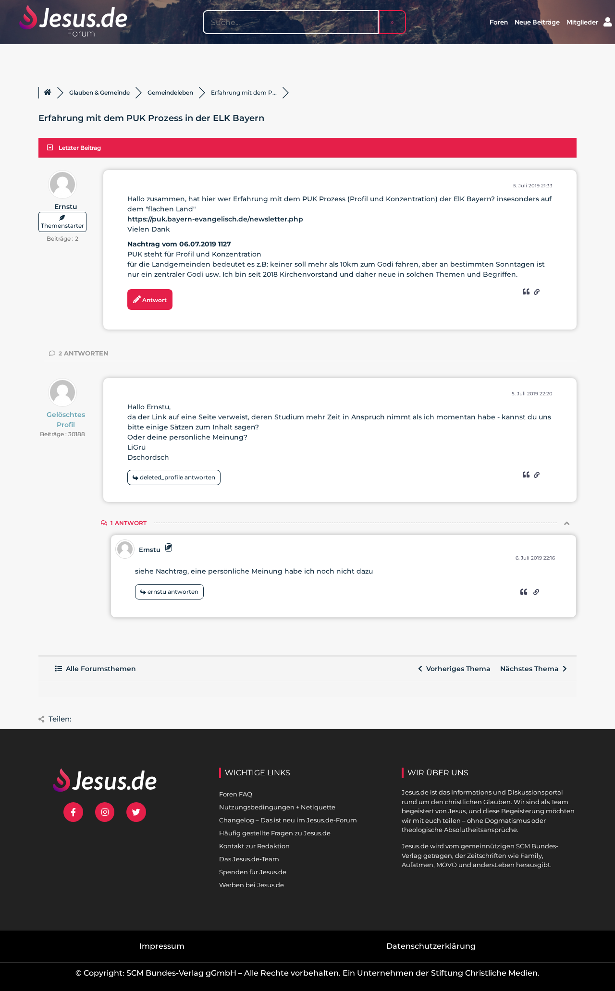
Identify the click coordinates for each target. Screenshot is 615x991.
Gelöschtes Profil (66, 419)
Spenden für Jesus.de (252, 872)
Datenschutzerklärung (431, 946)
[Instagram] (105, 812)
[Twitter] (136, 812)
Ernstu (65, 206)
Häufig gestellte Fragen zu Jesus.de (275, 833)
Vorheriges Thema (456, 668)
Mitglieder (582, 22)
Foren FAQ (235, 794)
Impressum (161, 946)
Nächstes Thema (531, 668)
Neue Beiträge (537, 22)
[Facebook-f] (73, 812)
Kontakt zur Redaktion (254, 846)
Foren (499, 22)
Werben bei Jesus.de (251, 885)
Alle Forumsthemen (99, 668)
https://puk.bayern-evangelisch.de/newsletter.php (215, 219)
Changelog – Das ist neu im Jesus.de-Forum (288, 820)
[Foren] (47, 92)
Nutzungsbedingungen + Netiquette (277, 807)
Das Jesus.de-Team (249, 859)
